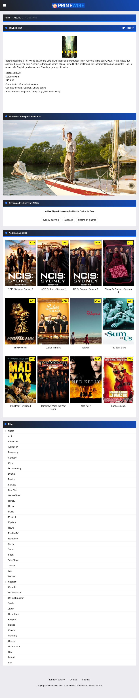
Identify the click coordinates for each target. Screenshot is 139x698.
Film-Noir (12, 490)
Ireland (11, 657)
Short (10, 549)
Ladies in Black (53, 347)
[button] (69, 157)
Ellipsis (85, 347)
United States (39, 88)
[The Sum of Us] (118, 321)
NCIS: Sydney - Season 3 (20, 289)
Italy (10, 652)
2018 (18, 73)
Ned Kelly (86, 406)
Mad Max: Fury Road (20, 406)
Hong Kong (13, 614)
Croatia (11, 630)
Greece (11, 641)
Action (15, 84)
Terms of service (57, 679)
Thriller (11, 565)
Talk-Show (13, 560)
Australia (18, 88)
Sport (10, 555)
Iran (10, 662)
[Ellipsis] (86, 321)
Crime (11, 463)
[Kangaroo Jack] (118, 379)
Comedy (23, 84)
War (10, 571)
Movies (17, 17)
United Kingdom (16, 598)
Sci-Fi (11, 544)
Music (11, 511)
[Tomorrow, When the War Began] (53, 379)
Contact (73, 679)
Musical (12, 517)
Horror (11, 506)
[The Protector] (20, 321)
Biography (13, 452)
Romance (13, 538)
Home (7, 17)
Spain (11, 603)
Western (12, 576)
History (11, 501)
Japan (11, 608)
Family (11, 479)
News (11, 528)
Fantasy (12, 484)
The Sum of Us (118, 347)
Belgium (12, 619)
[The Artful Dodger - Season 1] (118, 263)
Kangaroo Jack (118, 406)
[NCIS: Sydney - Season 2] (53, 263)
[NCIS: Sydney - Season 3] (20, 263)
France (11, 625)
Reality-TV (13, 533)
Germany (12, 635)
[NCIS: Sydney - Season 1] (86, 263)
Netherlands (14, 646)
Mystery (12, 522)
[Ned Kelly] (86, 379)
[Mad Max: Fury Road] (20, 379)
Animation (13, 447)
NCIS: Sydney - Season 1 (85, 289)
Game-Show (14, 495)
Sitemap (86, 679)
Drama (11, 474)
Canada (27, 88)
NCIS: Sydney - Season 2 (53, 289)
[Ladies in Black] (53, 321)
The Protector (20, 347)
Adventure (33, 84)
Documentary (14, 468)
